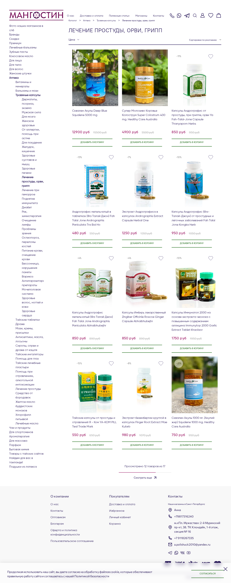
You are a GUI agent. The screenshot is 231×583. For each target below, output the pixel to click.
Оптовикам (58, 517)
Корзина (115, 524)
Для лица (15, 60)
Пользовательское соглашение (72, 541)
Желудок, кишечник (28, 149)
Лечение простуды (28, 389)
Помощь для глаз (27, 358)
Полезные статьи (119, 16)
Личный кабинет (120, 517)
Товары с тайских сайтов (26, 453)
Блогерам (57, 524)
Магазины (141, 16)
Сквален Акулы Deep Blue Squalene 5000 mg (89, 113)
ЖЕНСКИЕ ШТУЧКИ (20, 73)
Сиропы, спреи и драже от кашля (27, 348)
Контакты (158, 16)
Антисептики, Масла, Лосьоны (29, 339)
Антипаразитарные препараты (33, 283)
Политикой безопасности (91, 576)
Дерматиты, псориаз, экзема (30, 104)
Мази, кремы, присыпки (24, 330)
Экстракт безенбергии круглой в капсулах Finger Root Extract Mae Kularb (144, 422)
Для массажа (18, 441)
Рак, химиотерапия (31, 214)
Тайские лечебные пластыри (28, 365)
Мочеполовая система (31, 291)
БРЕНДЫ (14, 34)
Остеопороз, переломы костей (31, 242)
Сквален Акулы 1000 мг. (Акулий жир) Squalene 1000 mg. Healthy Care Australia (193, 422)
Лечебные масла (27, 423)
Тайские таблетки (28, 320)
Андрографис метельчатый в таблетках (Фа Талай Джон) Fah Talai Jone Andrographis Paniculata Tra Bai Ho (93, 218)
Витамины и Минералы (23, 84)
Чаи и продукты (19, 428)
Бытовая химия (19, 449)
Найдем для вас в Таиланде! (21, 460)
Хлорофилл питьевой (23, 417)
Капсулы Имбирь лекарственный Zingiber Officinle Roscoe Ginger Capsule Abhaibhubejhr (144, 317)
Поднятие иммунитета (30, 201)
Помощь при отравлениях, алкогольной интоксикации (25, 378)
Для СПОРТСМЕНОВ (21, 432)
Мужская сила (31, 112)
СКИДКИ (14, 39)
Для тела (15, 65)
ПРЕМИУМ (15, 43)
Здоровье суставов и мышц (29, 160)
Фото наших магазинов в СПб (26, 28)
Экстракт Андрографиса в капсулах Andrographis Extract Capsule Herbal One (142, 216)
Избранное (116, 511)
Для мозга (28, 116)
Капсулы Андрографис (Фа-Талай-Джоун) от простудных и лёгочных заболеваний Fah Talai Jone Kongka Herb (193, 218)
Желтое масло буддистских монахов (25, 406)
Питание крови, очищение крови (32, 255)
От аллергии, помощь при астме (31, 134)
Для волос (16, 69)
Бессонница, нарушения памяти (30, 268)
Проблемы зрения (29, 231)
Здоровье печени (28, 170)
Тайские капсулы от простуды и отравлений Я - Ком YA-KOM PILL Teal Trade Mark (94, 422)
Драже (20, 324)
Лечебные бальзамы (22, 47)
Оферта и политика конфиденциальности (65, 532)
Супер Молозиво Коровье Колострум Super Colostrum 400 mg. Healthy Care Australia (143, 115)
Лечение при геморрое (30, 192)
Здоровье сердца (28, 313)
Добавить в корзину (92, 142)
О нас (70, 16)
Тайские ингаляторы (29, 354)
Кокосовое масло (21, 56)
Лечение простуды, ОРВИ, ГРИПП (33, 181)
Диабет (27, 207)
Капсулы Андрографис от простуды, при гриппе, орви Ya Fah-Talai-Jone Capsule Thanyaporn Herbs (192, 117)
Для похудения (32, 142)
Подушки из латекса (23, 466)
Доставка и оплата (91, 16)
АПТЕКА (14, 78)
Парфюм (15, 445)
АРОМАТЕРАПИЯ (19, 436)
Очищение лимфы (29, 222)
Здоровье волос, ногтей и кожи (32, 302)
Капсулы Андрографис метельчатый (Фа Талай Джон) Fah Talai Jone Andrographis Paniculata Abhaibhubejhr (92, 319)
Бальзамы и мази (27, 90)
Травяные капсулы (28, 95)
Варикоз (27, 276)
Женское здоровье (28, 123)
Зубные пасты (18, 52)
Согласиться (207, 574)
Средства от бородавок (24, 395)
